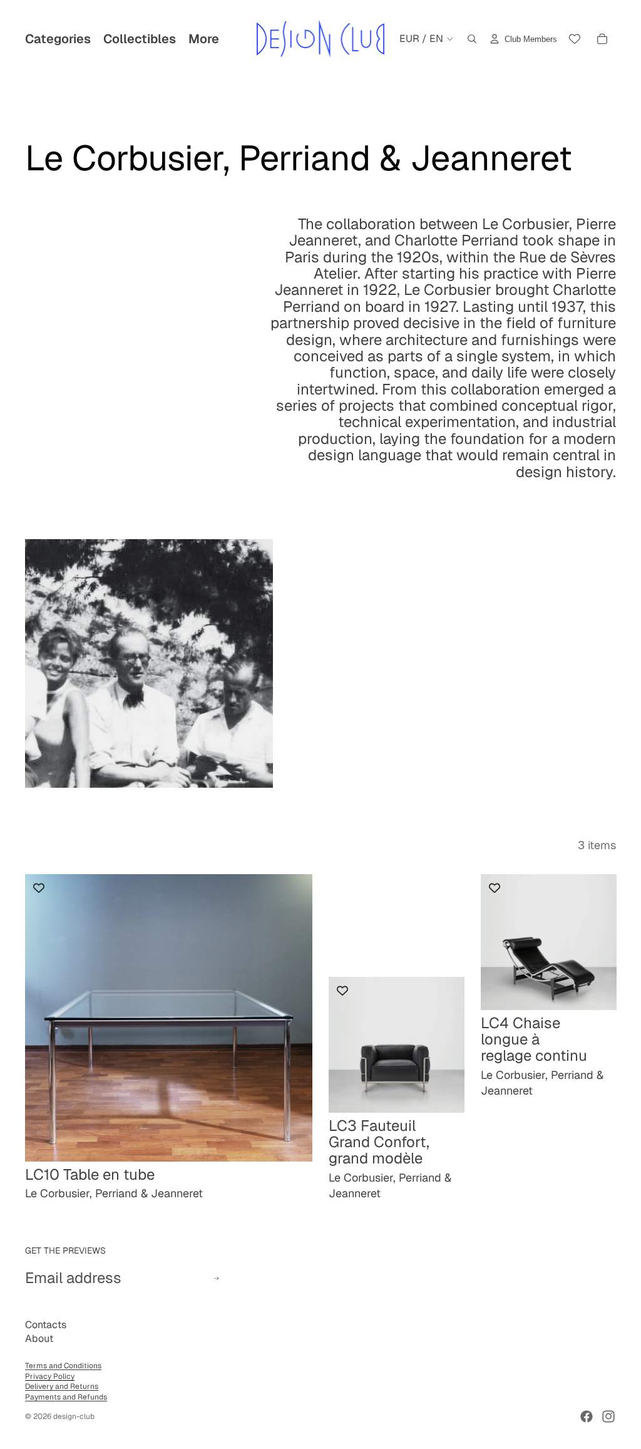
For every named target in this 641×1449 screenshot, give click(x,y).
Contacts (45, 1324)
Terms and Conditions (63, 1366)
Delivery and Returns (61, 1386)
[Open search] (472, 39)
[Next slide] (293, 1017)
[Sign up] (216, 1278)
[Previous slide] (44, 1017)
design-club (74, 1416)
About (39, 1338)
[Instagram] (608, 1416)
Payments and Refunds (66, 1397)
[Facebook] (586, 1416)
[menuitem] (203, 38)
